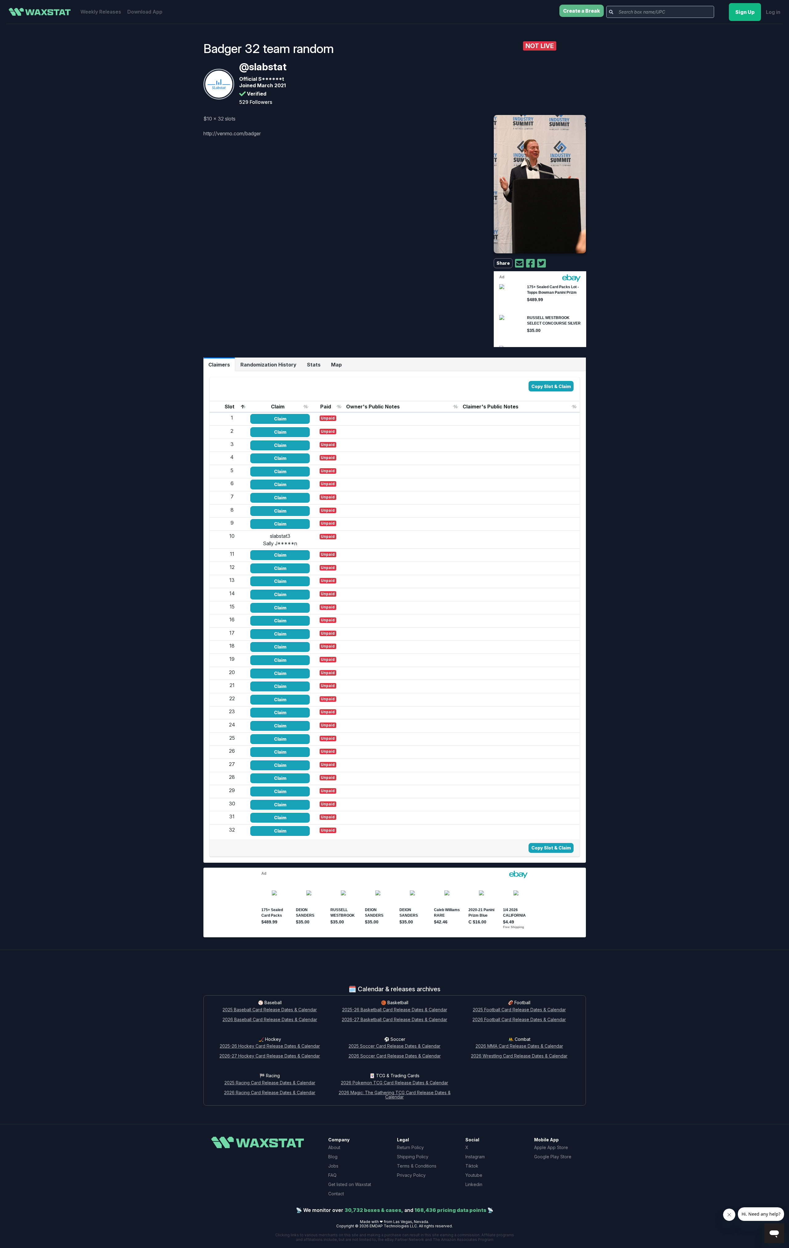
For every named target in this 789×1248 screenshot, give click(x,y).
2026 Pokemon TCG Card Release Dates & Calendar (394, 1083)
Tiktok (471, 1165)
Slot (230, 406)
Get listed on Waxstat (349, 1184)
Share (503, 263)
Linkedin (473, 1184)
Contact (336, 1193)
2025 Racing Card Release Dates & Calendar (269, 1083)
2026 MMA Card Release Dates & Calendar (519, 1046)
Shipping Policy (412, 1156)
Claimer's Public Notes (490, 406)
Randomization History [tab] (268, 365)
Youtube (473, 1175)
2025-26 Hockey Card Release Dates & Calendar (270, 1046)
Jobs (333, 1165)
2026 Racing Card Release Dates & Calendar (269, 1092)
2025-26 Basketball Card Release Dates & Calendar (394, 1010)
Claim (277, 406)
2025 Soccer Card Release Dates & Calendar (394, 1046)
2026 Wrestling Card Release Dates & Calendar (519, 1056)
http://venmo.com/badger (232, 133)
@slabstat (263, 67)
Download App (144, 12)
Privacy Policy (411, 1175)
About (334, 1147)
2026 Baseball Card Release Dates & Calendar (270, 1019)
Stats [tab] (314, 365)
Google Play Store (552, 1156)
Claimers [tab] (219, 365)
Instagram (475, 1156)
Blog (332, 1156)
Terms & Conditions (416, 1165)
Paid (325, 406)
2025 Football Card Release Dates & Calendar (519, 1010)
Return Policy (410, 1147)
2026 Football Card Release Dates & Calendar (519, 1019)
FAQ (332, 1175)
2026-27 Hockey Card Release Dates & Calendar (269, 1056)
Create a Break (581, 11)
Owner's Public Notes (373, 406)
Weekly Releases (100, 12)
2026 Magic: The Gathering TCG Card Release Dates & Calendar (395, 1095)
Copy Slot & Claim (551, 386)
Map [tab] (336, 365)
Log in (773, 12)
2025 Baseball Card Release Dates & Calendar (270, 1010)
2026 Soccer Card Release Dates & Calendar (395, 1056)
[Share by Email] (519, 263)
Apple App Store (551, 1147)
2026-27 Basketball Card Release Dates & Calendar (394, 1019)
